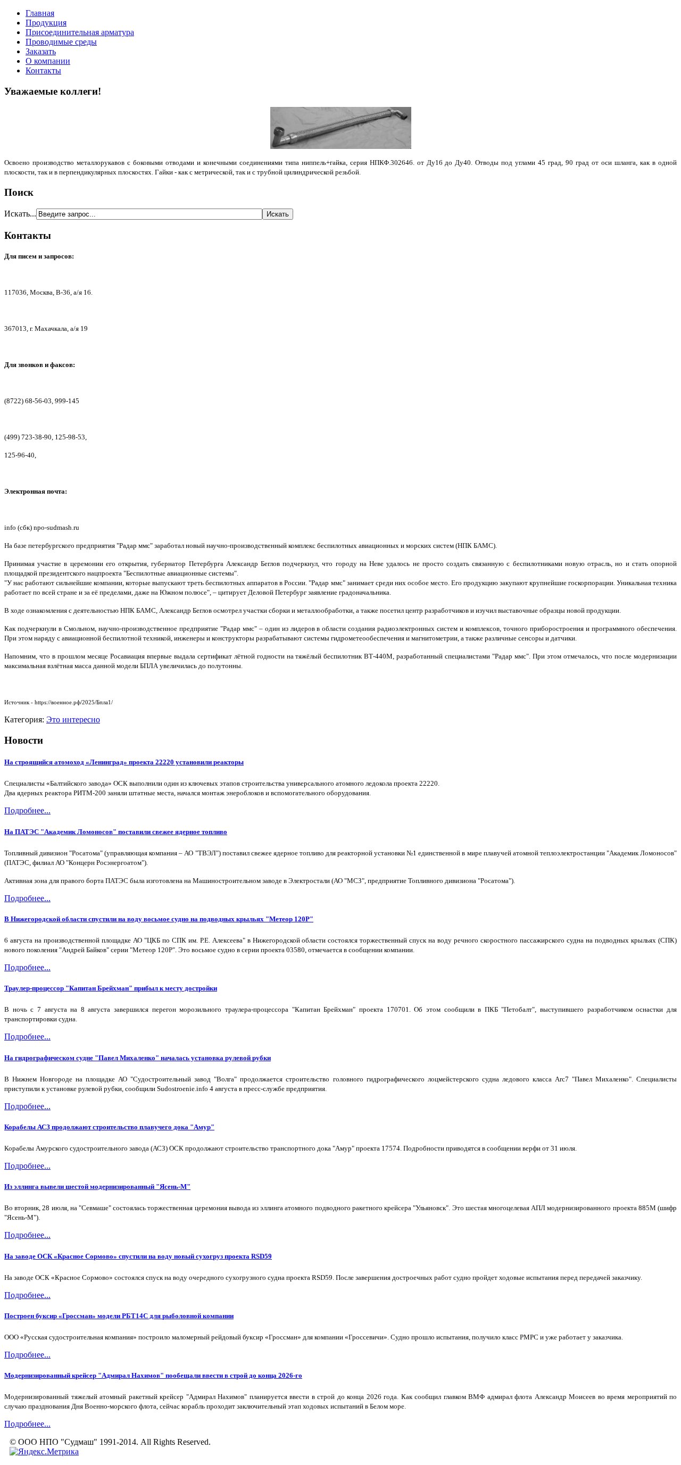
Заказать (41, 51)
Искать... (20, 213)
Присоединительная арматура (80, 32)
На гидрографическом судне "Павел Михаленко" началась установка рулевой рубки (137, 1058)
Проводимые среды (61, 41)
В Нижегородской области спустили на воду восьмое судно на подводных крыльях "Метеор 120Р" (158, 919)
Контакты (43, 70)
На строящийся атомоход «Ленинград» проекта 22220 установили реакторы (124, 762)
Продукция (46, 22)
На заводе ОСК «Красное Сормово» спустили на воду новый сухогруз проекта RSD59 (138, 1256)
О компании (48, 60)
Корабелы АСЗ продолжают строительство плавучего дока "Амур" (109, 1127)
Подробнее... (27, 810)
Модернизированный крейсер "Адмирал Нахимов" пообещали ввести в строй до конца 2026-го (153, 1375)
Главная (40, 13)
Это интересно (73, 719)
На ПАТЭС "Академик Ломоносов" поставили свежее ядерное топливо (115, 832)
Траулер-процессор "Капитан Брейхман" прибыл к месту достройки (110, 988)
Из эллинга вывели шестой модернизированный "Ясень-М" (97, 1187)
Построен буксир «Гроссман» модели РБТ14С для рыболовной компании (119, 1316)
